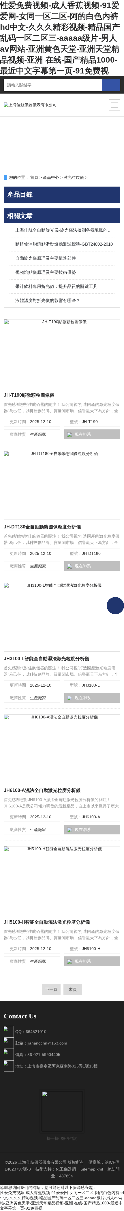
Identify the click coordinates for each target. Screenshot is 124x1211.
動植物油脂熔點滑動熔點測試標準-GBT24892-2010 (64, 244)
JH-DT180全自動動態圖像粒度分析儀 (42, 526)
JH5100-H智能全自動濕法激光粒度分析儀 (47, 922)
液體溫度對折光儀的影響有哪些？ (47, 300)
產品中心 (51, 177)
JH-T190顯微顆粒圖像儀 (29, 395)
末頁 (73, 989)
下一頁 (51, 989)
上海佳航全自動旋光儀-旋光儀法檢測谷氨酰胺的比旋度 (64, 230)
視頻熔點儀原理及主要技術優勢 (45, 272)
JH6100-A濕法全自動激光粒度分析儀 (42, 790)
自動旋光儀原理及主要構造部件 (45, 258)
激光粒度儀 (74, 177)
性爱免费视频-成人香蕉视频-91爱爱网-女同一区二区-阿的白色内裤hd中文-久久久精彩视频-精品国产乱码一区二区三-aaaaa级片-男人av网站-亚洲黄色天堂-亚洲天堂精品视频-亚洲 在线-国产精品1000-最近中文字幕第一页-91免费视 (60, 38)
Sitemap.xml (91, 1169)
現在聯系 (83, 434)
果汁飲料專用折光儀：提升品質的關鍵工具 (56, 286)
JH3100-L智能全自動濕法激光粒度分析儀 (46, 658)
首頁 (34, 177)
